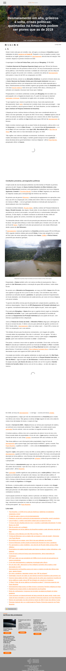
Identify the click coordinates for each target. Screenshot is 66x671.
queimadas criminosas (12, 98)
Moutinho (21, 469)
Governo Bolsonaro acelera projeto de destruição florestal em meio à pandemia (33, 542)
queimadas (9, 429)
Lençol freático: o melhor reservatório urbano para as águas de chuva (30, 520)
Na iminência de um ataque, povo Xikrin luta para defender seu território (30, 540)
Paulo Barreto (53, 140)
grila (21, 104)
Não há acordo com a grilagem (18, 527)
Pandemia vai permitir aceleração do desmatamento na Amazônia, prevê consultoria (34, 518)
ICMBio (44, 235)
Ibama (15, 225)
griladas (51, 413)
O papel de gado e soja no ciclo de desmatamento (24, 516)
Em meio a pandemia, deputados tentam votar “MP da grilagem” (28, 573)
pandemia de (25, 54)
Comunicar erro (11, 609)
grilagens (37, 458)
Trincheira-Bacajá (25, 191)
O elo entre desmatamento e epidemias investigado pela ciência (28, 562)
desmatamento (37, 56)
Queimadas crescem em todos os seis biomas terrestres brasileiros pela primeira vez (35, 575)
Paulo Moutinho (10, 446)
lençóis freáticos (17, 88)
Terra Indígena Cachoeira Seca (38, 349)
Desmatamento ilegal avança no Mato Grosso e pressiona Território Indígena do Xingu (35, 586)
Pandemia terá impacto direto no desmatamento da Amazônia (27, 589)
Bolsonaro (26, 197)
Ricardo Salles (28, 208)
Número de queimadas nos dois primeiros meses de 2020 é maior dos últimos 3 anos (34, 600)
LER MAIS (7, 633)
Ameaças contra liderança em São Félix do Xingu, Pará (25, 534)
